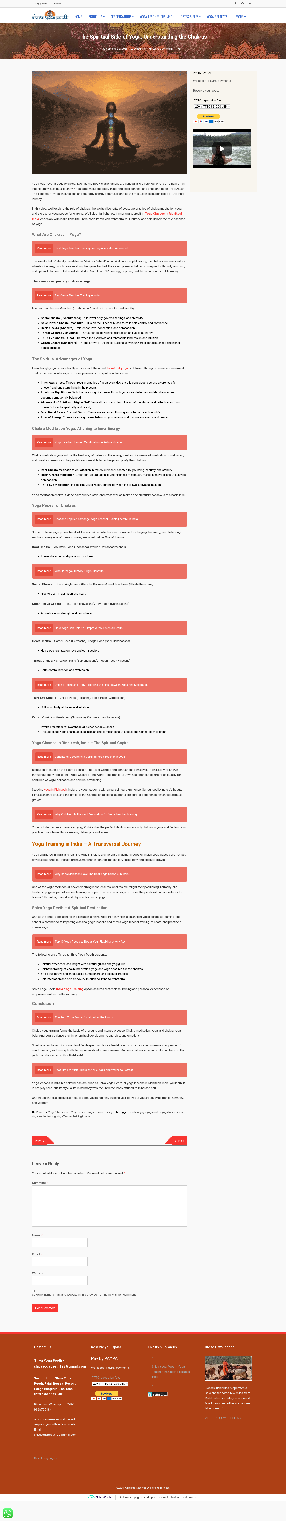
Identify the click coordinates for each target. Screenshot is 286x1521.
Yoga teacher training (44, 1116)
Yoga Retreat (78, 1112)
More (239, 16)
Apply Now (41, 3)
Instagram (242, 3)
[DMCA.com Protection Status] (158, 1394)
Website (37, 1273)
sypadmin (139, 48)
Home (78, 16)
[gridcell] (223, 73)
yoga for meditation (173, 1112)
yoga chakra (154, 1112)
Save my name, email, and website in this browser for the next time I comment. (84, 1294)
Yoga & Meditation (58, 1112)
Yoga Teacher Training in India (73, 1116)
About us (95, 16)
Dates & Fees (189, 16)
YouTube (250, 3)
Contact (56, 3)
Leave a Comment (163, 48)
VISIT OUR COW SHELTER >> (224, 1418)
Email (37, 1254)
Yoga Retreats (217, 16)
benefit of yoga (137, 1112)
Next (181, 1141)
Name (37, 1235)
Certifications (121, 16)
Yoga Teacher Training (156, 16)
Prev (38, 1141)
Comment (40, 1183)
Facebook (235, 3)
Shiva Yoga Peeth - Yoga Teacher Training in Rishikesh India (171, 1372)
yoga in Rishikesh (55, 789)
